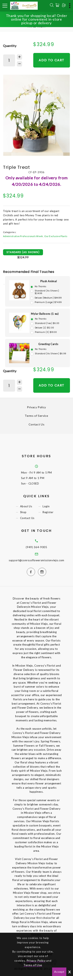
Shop (23, 512)
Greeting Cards (48, 344)
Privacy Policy (36, 407)
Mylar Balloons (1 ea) (45, 313)
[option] (36, 115)
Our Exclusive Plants (55, 236)
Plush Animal (48, 281)
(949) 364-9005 (36, 547)
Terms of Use (33, 965)
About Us (26, 506)
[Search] (52, 6)
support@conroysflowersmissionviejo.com (36, 560)
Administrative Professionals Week (23, 236)
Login (46, 506)
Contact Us (37, 424)
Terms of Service (36, 415)
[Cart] (58, 5)
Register (48, 512)
